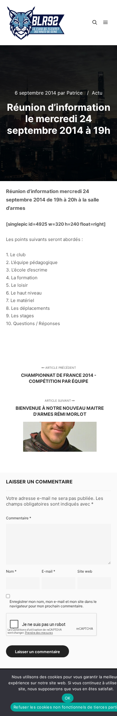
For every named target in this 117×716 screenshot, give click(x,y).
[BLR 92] (36, 22)
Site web (84, 571)
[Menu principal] (105, 22)
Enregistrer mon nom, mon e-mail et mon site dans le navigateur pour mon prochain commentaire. (53, 603)
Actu (97, 93)
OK (67, 698)
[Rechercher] (94, 22)
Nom (11, 571)
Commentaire (18, 518)
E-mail (48, 571)
